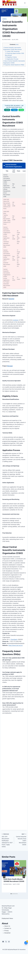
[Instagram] (9, 941)
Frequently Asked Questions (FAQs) (13, 64)
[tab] (12, 893)
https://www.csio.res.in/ (15, 645)
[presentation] (14, 868)
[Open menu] (24, 3)
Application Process (11, 59)
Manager (10, 366)
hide (17, 44)
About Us (7, 926)
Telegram (14, 109)
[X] (6, 941)
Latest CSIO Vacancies (12, 51)
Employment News (7, 918)
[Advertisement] (14, 772)
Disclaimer (7, 933)
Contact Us (7, 928)
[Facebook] (3, 941)
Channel (7, 109)
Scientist (11, 299)
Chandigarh (13, 639)
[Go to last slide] (4, 876)
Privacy (6, 930)
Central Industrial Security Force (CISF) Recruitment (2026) (21, 839)
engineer (15, 320)
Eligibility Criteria (11, 57)
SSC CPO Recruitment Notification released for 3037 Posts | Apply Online (7, 840)
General (4, 18)
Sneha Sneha (7, 39)
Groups (21, 109)
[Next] (24, 876)
